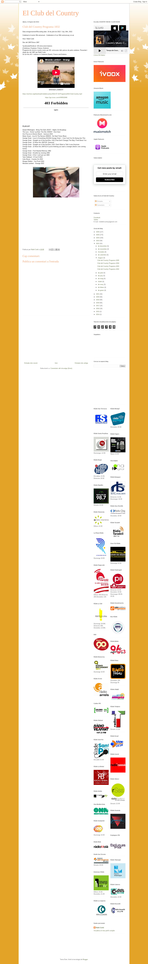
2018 (98, 303)
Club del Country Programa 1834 (108, 263)
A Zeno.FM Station (99, 55)
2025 (98, 235)
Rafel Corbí (100, 927)
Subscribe (110, 180)
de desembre (102, 246)
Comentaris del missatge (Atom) (61, 368)
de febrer (101, 287)
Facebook (97, 217)
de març (101, 284)
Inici (56, 363)
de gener (101, 290)
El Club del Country (51, 13)
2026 (98, 232)
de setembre (102, 255)
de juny (100, 276)
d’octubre (101, 252)
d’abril (100, 281)
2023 (98, 240)
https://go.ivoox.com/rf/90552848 (56, 97)
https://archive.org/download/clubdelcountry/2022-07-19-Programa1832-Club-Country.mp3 (52, 94)
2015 (98, 311)
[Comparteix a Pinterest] (59, 249)
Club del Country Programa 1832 (108, 269)
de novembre (102, 249)
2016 (98, 308)
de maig (101, 278)
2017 (98, 306)
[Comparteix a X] (54, 249)
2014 (98, 314)
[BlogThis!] (52, 249)
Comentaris (100, 205)
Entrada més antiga (81, 363)
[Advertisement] (56, 338)
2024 (98, 238)
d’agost (100, 258)
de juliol (100, 273)
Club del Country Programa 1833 (108, 266)
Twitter (96, 220)
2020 (98, 297)
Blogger (85, 959)
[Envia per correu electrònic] (50, 249)
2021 (98, 294)
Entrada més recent (30, 363)
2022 (98, 243)
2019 (98, 300)
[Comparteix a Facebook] (56, 249)
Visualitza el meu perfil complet (104, 930)
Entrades (99, 201)
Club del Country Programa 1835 (108, 260)
